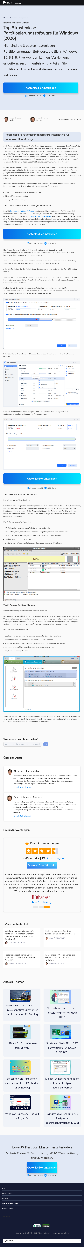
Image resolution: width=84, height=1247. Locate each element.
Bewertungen (55, 858)
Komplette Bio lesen (21, 787)
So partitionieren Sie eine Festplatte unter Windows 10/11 (62, 1013)
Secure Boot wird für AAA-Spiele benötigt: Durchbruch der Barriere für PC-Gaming (22, 1010)
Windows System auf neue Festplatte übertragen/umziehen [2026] (62, 1118)
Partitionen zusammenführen (39, 216)
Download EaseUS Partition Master (42, 866)
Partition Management (19, 18)
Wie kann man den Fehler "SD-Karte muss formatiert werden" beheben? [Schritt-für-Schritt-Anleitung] (19, 935)
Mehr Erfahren (39, 902)
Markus (39, 120)
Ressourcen (6, 1193)
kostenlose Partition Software (22, 211)
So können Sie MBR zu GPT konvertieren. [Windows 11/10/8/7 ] (62, 1048)
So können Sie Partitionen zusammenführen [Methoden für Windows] (22, 1083)
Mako (12, 120)
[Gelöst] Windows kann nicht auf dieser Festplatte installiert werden (62, 1083)
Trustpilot (6, 1216)
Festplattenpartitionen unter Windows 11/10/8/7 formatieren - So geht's (20, 957)
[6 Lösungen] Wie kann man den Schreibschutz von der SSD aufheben (60, 957)
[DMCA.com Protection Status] (46, 1225)
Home (5, 18)
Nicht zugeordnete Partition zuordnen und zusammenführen (60, 932)
